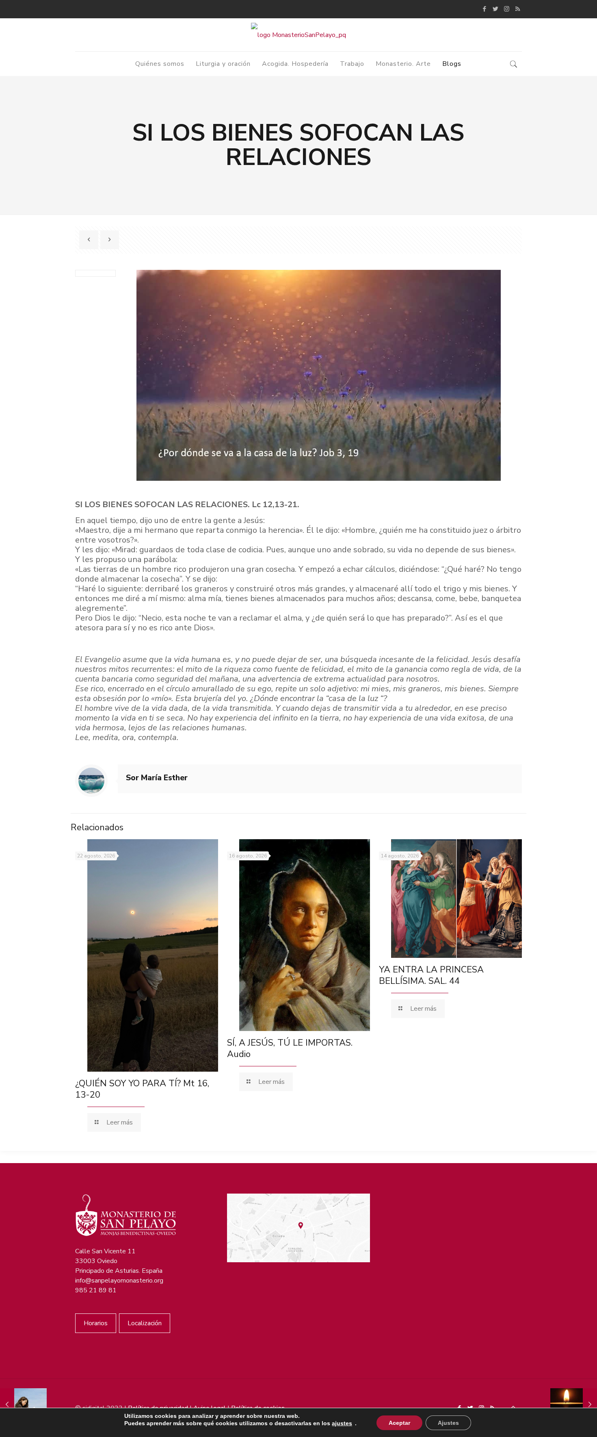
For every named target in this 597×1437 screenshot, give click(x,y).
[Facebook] (484, 9)
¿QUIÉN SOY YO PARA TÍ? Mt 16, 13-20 (142, 1089)
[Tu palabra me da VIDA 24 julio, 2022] (23, 1404)
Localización (145, 1323)
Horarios (96, 1323)
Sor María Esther (157, 778)
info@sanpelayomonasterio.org (119, 1280)
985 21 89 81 (96, 1290)
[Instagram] (506, 9)
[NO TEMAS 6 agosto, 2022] (573, 1404)
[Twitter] (495, 9)
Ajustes (448, 1423)
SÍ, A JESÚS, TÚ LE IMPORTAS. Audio (290, 1048)
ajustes (342, 1423)
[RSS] (517, 9)
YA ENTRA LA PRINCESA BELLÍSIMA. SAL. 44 (431, 975)
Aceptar (399, 1423)
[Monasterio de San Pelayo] (298, 34)
